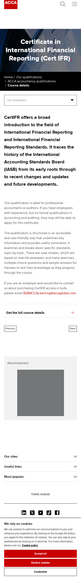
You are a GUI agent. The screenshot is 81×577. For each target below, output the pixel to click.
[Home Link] (40, 494)
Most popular (14, 477)
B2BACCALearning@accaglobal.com (49, 293)
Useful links (13, 467)
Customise (40, 571)
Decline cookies (40, 562)
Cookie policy (30, 545)
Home (8, 77)
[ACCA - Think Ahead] (10, 8)
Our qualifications (29, 77)
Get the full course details (25, 313)
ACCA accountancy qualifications (32, 81)
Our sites (11, 456)
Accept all (40, 553)
